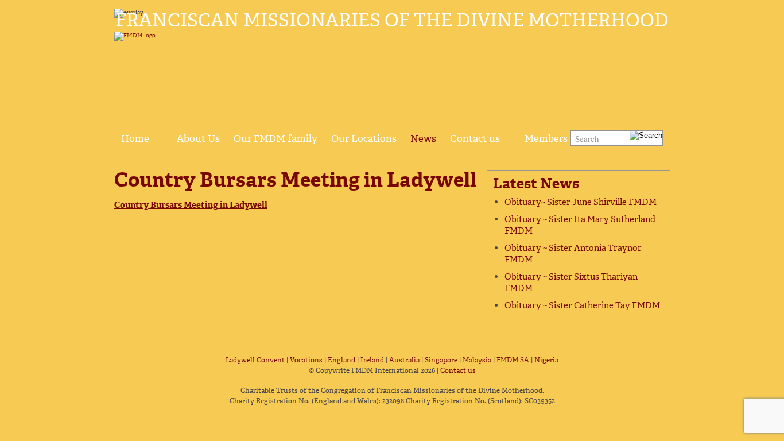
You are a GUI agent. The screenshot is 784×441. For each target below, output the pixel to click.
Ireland (372, 360)
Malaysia (477, 360)
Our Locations (364, 138)
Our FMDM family (275, 138)
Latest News (536, 183)
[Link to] (163, 132)
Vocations (306, 360)
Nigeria (546, 360)
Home (135, 138)
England (341, 360)
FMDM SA (512, 360)
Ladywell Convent (255, 360)
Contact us (475, 138)
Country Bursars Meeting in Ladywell (190, 205)
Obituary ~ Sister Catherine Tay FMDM (582, 305)
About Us (198, 138)
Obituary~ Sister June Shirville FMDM (580, 202)
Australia (404, 360)
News (423, 138)
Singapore (441, 360)
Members (546, 138)
